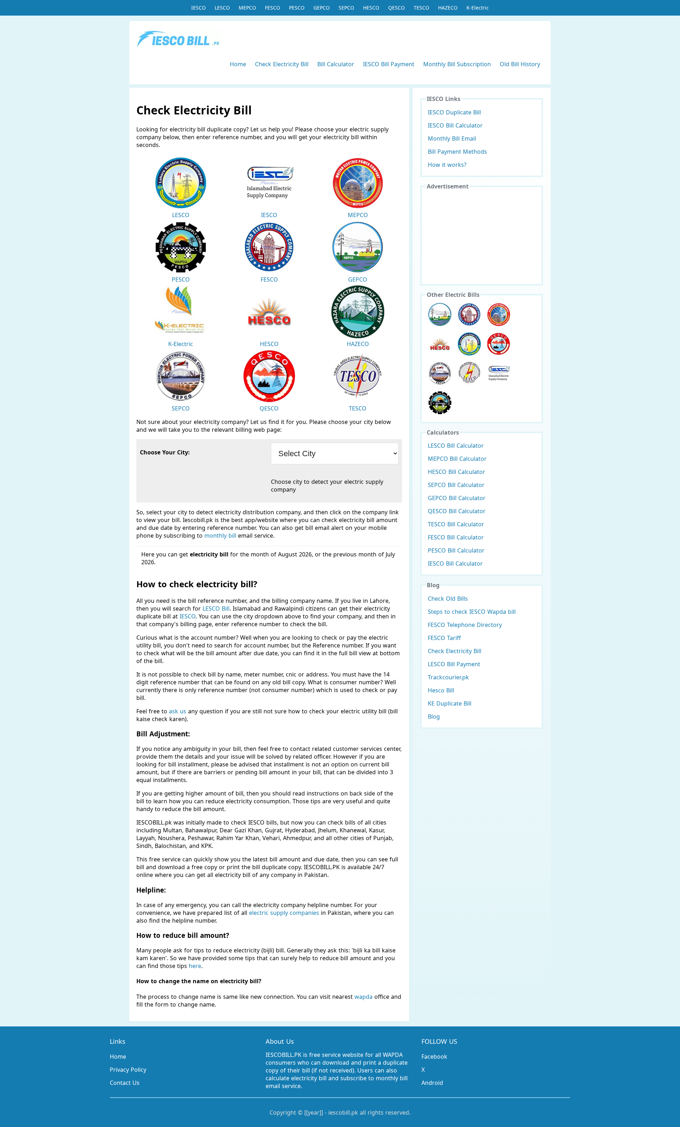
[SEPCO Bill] (440, 373)
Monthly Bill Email (452, 138)
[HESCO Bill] (440, 344)
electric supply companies (285, 913)
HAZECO (448, 7)
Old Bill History (520, 64)
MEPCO (247, 7)
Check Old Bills (448, 598)
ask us (177, 711)
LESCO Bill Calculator (456, 445)
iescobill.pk (343, 1112)
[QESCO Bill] (499, 344)
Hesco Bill (441, 690)
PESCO (297, 7)
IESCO (198, 7)
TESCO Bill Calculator (456, 524)
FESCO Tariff (444, 638)
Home (238, 64)
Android (432, 1083)
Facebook (434, 1056)
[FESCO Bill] (469, 314)
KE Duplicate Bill (449, 703)
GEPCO (321, 7)
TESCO (421, 7)
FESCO (272, 7)
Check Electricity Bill (281, 64)
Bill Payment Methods (457, 151)
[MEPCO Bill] (499, 314)
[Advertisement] (481, 236)
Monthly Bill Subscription (457, 64)
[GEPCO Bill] (440, 314)
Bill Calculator (335, 64)
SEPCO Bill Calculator (456, 485)
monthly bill (220, 535)
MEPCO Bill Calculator (457, 459)
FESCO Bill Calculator (456, 537)
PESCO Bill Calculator (456, 550)
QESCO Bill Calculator (457, 511)
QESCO (396, 7)
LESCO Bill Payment (454, 664)
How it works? (447, 165)
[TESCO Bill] (469, 373)
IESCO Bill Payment (388, 64)
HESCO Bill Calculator (456, 472)
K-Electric (477, 7)
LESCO (222, 7)
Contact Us (125, 1083)
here (195, 966)
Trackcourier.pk (448, 677)
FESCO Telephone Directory (465, 625)
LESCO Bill (216, 608)
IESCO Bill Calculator (455, 125)
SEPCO (346, 7)
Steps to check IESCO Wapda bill (472, 612)
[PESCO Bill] (440, 403)
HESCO (371, 7)
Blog (434, 716)
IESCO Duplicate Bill (454, 112)
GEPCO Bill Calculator (457, 498)
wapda (364, 997)
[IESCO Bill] (499, 373)
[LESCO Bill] (469, 344)
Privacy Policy (128, 1070)
